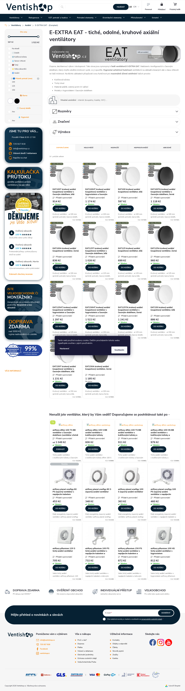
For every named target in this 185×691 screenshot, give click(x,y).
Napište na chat (20, 157)
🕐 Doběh (15, 53)
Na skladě (15, 48)
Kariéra (115, 658)
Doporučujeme (62, 148)
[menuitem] (16, 18)
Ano (13, 112)
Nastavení (64, 348)
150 (13, 90)
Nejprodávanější (141, 148)
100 (13, 82)
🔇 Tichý (15, 65)
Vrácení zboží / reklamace (25, 153)
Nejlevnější (88, 148)
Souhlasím (119, 349)
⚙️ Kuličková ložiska (19, 57)
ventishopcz (45, 653)
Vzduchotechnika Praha (87, 662)
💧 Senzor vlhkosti (18, 61)
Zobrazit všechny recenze (21, 274)
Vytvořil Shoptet (174, 686)
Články (115, 647)
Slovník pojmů (118, 651)
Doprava (81, 644)
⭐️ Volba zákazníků (19, 69)
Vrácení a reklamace (85, 651)
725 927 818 (19, 144)
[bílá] (10, 101)
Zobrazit (60, 449)
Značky (115, 655)
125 (13, 86)
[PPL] (31, 674)
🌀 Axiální (15, 73)
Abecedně (167, 148)
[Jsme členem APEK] (128, 674)
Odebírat (165, 613)
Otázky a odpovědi (120, 644)
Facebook (44, 649)
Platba (80, 647)
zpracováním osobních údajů (151, 619)
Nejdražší (115, 148)
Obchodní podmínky (85, 655)
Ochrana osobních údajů (87, 658)
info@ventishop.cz (21, 148)
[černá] (17, 101)
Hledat (121, 7)
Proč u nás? (82, 640)
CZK (134, 7)
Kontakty (116, 640)
